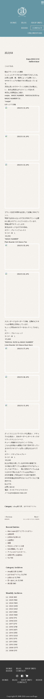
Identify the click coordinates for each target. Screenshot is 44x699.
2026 (11, 597)
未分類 (10, 583)
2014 (11, 633)
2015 (11, 630)
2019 (11, 618)
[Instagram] (17, 676)
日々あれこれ (12, 580)
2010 (11, 644)
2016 (11, 627)
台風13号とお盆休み (15, 555)
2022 (11, 609)
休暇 (9, 543)
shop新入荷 (12, 571)
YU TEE (10, 558)
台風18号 (11, 534)
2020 (11, 615)
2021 (11, 612)
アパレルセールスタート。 (17, 552)
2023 (11, 606)
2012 (11, 639)
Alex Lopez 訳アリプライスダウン (20, 531)
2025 (11, 600)
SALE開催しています (15, 549)
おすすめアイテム (14, 574)
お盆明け (11, 540)
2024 (11, 603)
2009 (11, 648)
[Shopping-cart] (27, 676)
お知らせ (11, 577)
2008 (11, 650)
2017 (11, 624)
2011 (11, 642)
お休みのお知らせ (14, 537)
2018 (11, 621)
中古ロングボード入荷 (16, 546)
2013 (11, 636)
